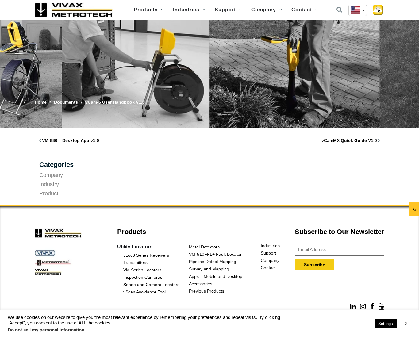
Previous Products (206, 291)
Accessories (200, 283)
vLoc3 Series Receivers (146, 255)
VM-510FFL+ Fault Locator (215, 254)
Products (146, 9)
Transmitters (135, 262)
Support (225, 9)
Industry (49, 184)
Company (263, 9)
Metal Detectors (204, 246)
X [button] (406, 323)
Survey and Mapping (209, 268)
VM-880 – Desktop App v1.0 (70, 140)
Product (48, 193)
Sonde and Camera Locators (151, 284)
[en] (357, 10)
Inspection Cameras (142, 277)
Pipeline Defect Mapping (212, 261)
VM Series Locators (142, 269)
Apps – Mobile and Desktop (215, 276)
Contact (301, 9)
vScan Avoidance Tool (144, 291)
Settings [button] (385, 323)
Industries (186, 9)
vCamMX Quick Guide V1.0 (349, 140)
